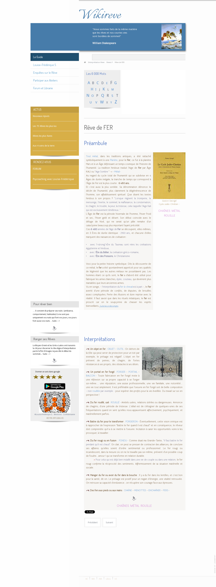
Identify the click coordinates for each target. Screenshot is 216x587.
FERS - (166, 490)
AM (54, 417)
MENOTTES (140, 490)
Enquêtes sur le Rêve (45, 72)
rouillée (96, 391)
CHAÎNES (164, 211)
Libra (58, 417)
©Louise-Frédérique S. (43, 414)
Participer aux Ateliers (45, 80)
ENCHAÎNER (154, 490)
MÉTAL (176, 211)
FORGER (120, 371)
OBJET (111, 349)
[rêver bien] (55, 328)
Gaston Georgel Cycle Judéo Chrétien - (169, 202)
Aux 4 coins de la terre (43, 145)
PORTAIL (133, 371)
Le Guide (38, 57)
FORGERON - (132, 421)
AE (47, 417)
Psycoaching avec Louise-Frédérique (53, 179)
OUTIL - (121, 349)
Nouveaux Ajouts (41, 116)
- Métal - (117, 171)
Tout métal (92, 156)
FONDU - (123, 440)
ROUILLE (169, 215)
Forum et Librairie (43, 88)
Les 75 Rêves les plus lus (44, 126)
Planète (113, 160)
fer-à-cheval (126, 286)
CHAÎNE (128, 490)
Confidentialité (69, 414)
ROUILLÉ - (115, 402)
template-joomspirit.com (215, 564)
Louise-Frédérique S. (44, 65)
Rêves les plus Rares (42, 136)
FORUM (37, 168)
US (62, 417)
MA (50, 417)
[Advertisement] (55, 248)
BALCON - (91, 375)
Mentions (58, 414)
